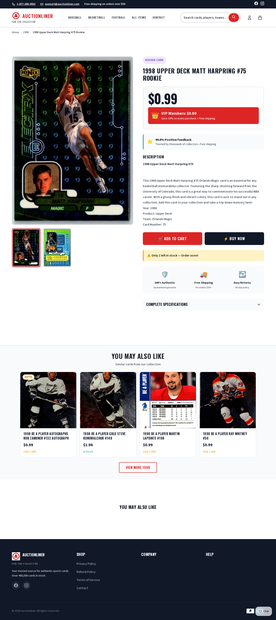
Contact (159, 17)
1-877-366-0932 (26, 4)
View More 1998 (138, 467)
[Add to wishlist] (60, 424)
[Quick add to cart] (70, 424)
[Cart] (260, 18)
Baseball (75, 17)
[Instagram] (262, 4)
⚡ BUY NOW (234, 238)
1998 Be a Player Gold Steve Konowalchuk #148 (104, 436)
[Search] (234, 17)
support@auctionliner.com (62, 4)
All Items (139, 17)
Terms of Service (88, 580)
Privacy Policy (86, 564)
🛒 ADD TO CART (172, 238)
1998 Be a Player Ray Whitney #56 (225, 436)
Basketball (96, 17)
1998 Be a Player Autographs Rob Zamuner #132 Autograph (46, 436)
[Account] (249, 18)
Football (119, 17)
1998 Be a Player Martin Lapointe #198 (161, 436)
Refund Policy (86, 572)
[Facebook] (256, 4)
